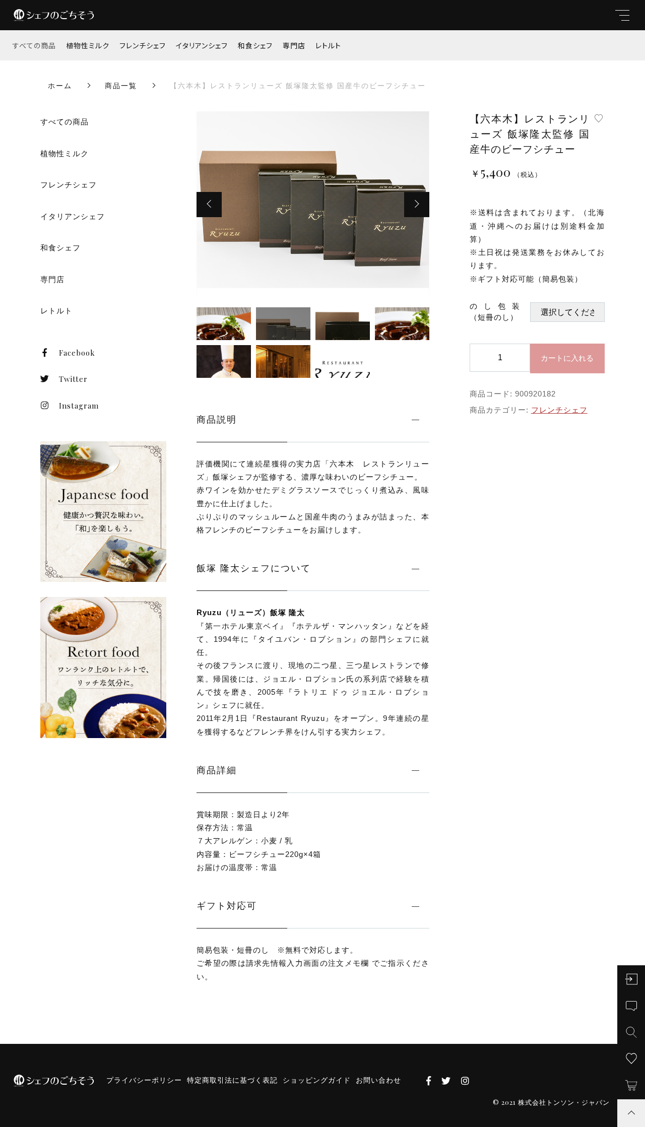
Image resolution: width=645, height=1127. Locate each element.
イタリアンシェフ (202, 45)
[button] (209, 204)
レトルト (328, 45)
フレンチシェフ (142, 45)
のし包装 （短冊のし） (500, 312)
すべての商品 (34, 45)
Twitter (73, 379)
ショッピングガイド (317, 1080)
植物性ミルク (87, 45)
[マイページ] (631, 979)
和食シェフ (255, 45)
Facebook (77, 353)
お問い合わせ (378, 1080)
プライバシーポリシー (144, 1080)
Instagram (79, 406)
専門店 (294, 45)
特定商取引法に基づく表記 (232, 1080)
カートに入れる (567, 358)
